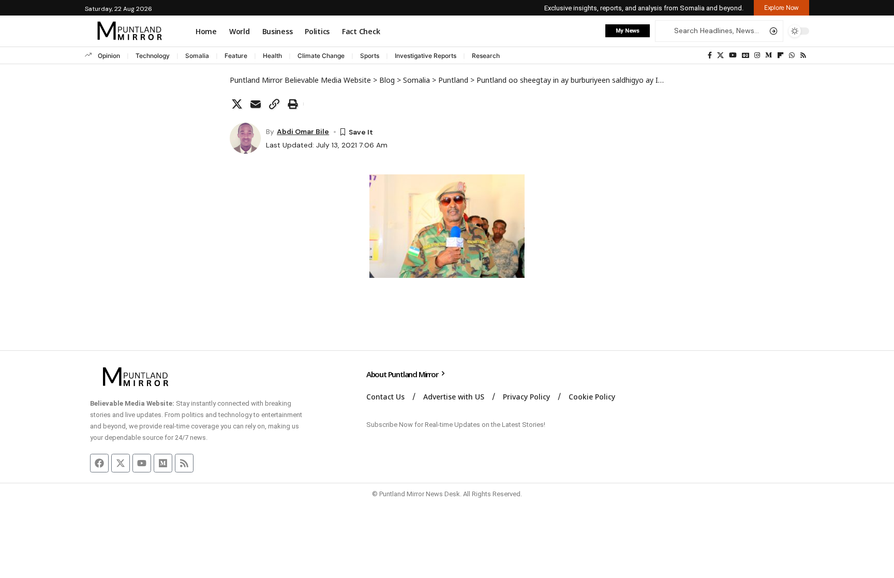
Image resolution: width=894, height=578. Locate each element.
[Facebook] (709, 55)
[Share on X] (237, 104)
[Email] (255, 104)
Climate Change (321, 56)
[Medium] (768, 55)
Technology (153, 56)
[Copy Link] (274, 104)
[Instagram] (757, 55)
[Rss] (803, 55)
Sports (369, 56)
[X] (720, 55)
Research (486, 56)
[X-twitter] (120, 463)
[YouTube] (732, 55)
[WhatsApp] (791, 55)
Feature (236, 56)
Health (272, 56)
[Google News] (745, 55)
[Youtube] (141, 463)
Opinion (109, 56)
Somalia (197, 56)
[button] (781, 8)
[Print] (293, 104)
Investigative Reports (425, 56)
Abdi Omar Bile (303, 131)
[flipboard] (780, 55)
